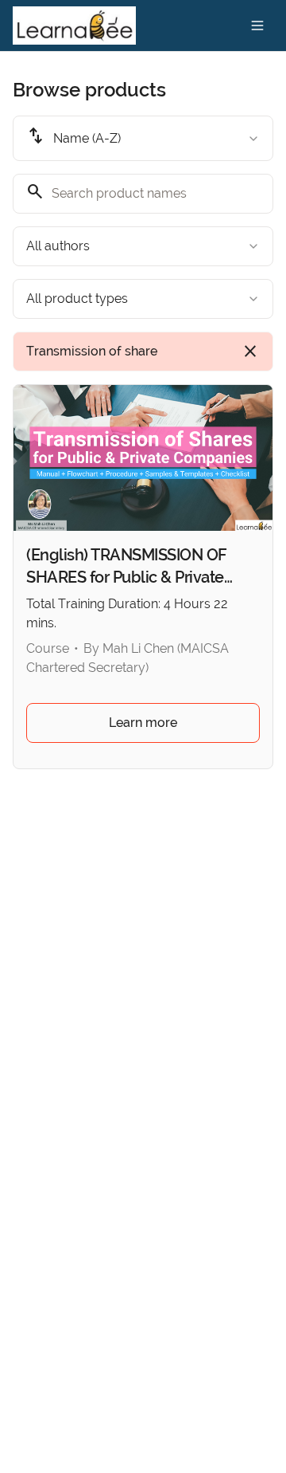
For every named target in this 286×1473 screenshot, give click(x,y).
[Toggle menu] (257, 25)
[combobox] (143, 138)
